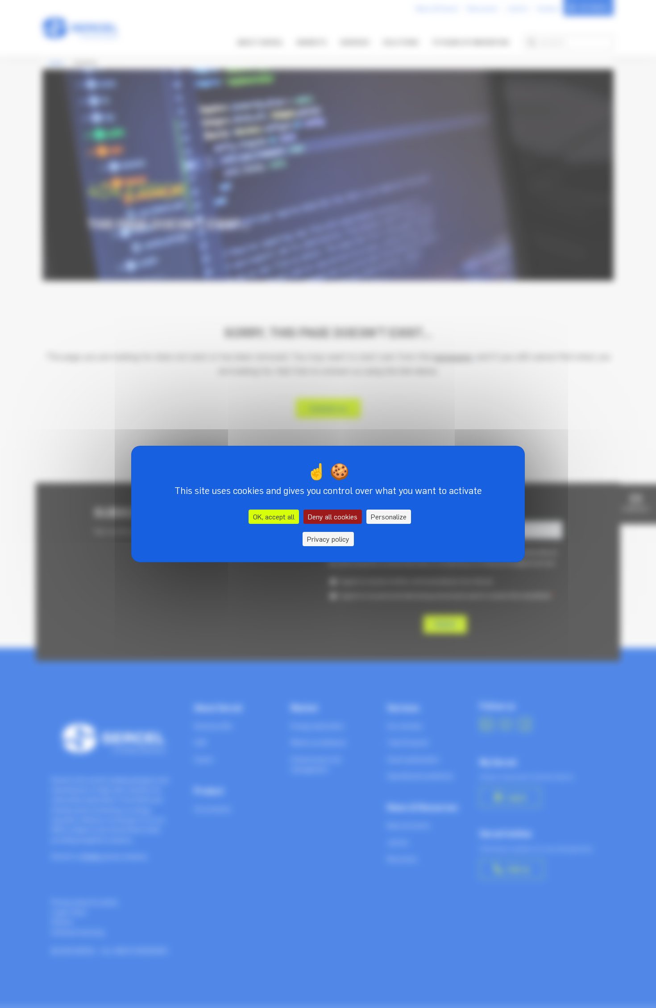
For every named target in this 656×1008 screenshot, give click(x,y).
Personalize (389, 516)
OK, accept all (274, 516)
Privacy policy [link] (328, 539)
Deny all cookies (332, 516)
